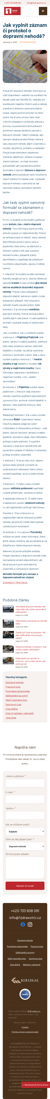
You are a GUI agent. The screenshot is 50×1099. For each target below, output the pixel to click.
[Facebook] (23, 924)
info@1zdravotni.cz (36, 2)
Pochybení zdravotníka (17, 946)
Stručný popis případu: (18, 853)
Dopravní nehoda (25, 940)
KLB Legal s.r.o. (34, 1011)
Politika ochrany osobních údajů (25, 1032)
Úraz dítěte (15, 964)
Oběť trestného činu (17, 958)
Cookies (25, 1027)
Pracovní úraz (37, 946)
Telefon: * (11, 808)
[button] (43, 11)
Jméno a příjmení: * (16, 776)
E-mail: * (10, 792)
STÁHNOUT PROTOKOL (15, 582)
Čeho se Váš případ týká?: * (20, 839)
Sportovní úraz (35, 958)
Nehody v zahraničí (31, 964)
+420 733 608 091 (12, 2)
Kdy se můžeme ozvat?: (18, 824)
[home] (12, 11)
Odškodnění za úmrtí (25, 952)
